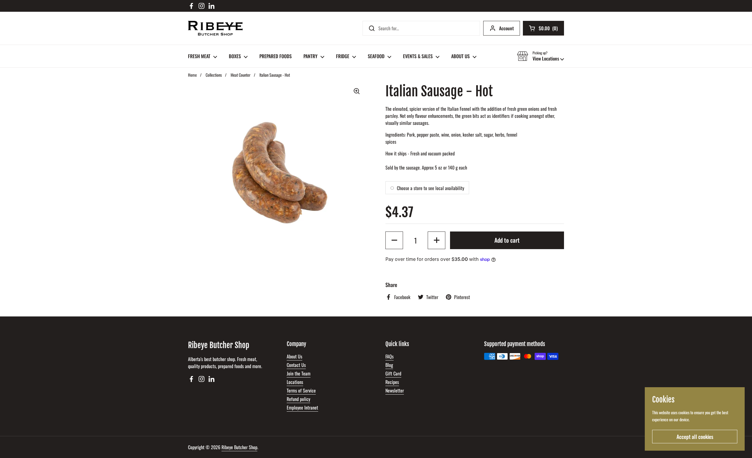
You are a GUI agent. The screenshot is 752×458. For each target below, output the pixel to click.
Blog (389, 364)
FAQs (389, 356)
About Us (294, 356)
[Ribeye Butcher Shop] (215, 28)
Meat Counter (241, 75)
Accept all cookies (695, 436)
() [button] (548, 29)
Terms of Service (301, 390)
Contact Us (296, 364)
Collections (214, 75)
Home (192, 75)
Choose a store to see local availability (430, 188)
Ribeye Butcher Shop (239, 447)
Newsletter (394, 390)
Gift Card (393, 373)
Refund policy (298, 398)
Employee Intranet (302, 407)
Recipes (392, 381)
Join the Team (298, 373)
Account (506, 28)
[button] (540, 56)
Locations (295, 381)
